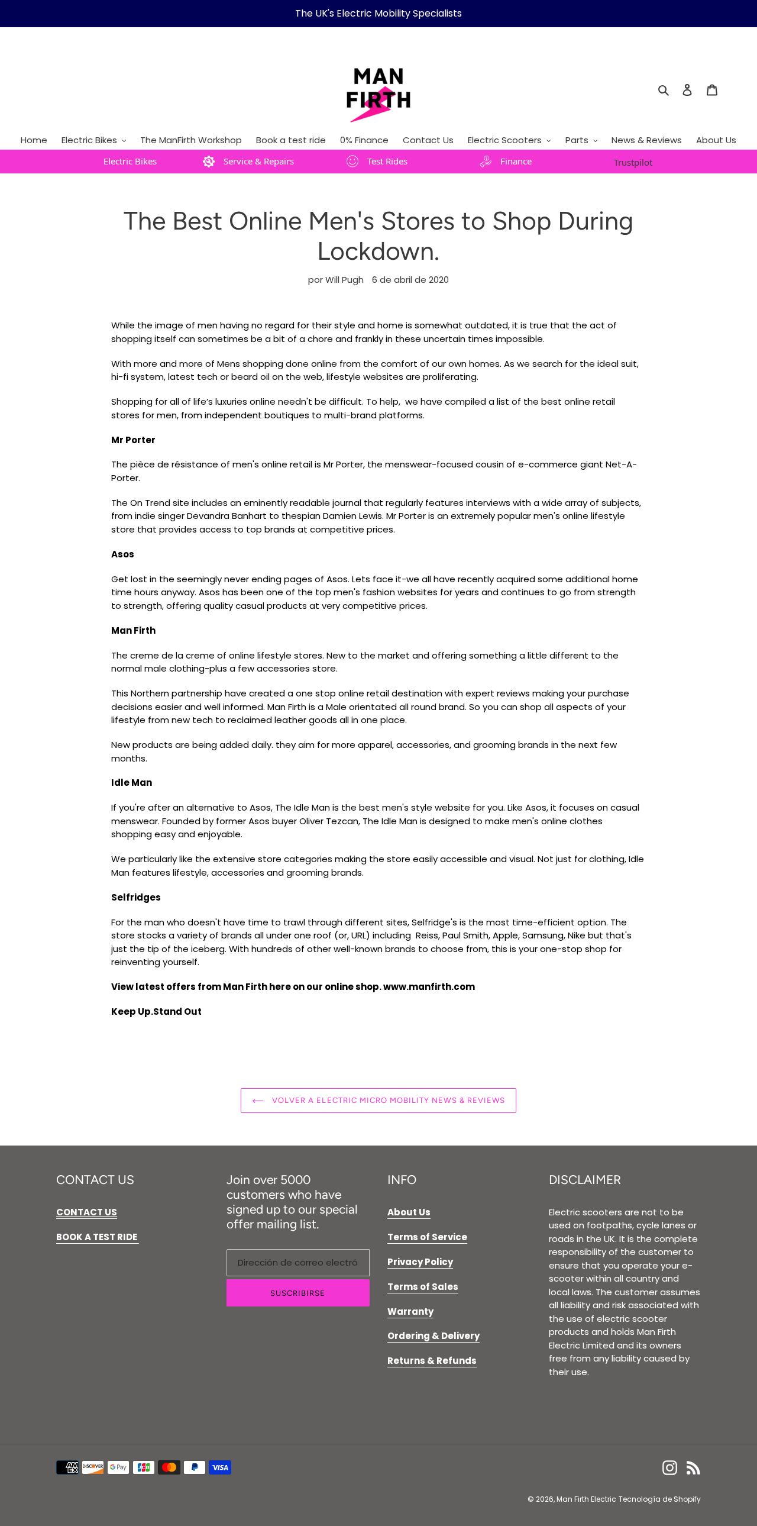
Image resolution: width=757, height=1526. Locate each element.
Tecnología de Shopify (660, 1499)
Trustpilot (633, 162)
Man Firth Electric (586, 1499)
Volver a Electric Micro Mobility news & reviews (387, 1100)
